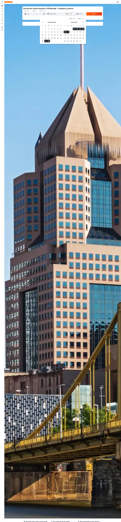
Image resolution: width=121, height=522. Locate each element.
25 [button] (54, 38)
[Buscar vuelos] (2, 6)
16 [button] (48, 35)
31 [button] (80, 41)
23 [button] (48, 38)
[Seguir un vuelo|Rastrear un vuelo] (2, 17)
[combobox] (26, 10)
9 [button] (48, 32)
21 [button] (42, 38)
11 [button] (54, 32)
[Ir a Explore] (2, 14)
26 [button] (57, 38)
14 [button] (42, 35)
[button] (2, 2)
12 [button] (57, 32)
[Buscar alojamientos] (2, 8)
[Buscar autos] (2, 11)
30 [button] (48, 41)
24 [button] (51, 38)
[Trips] (2, 23)
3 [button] (51, 29)
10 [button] (51, 32)
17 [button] (51, 35)
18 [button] (54, 35)
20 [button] (60, 35)
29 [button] (45, 41)
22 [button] (45, 38)
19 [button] (57, 35)
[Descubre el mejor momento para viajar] (2, 20)
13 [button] (60, 32)
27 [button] (60, 38)
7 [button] (42, 32)
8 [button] (45, 32)
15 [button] (45, 35)
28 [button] (42, 41)
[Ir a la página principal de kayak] (8, 2)
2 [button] (48, 29)
